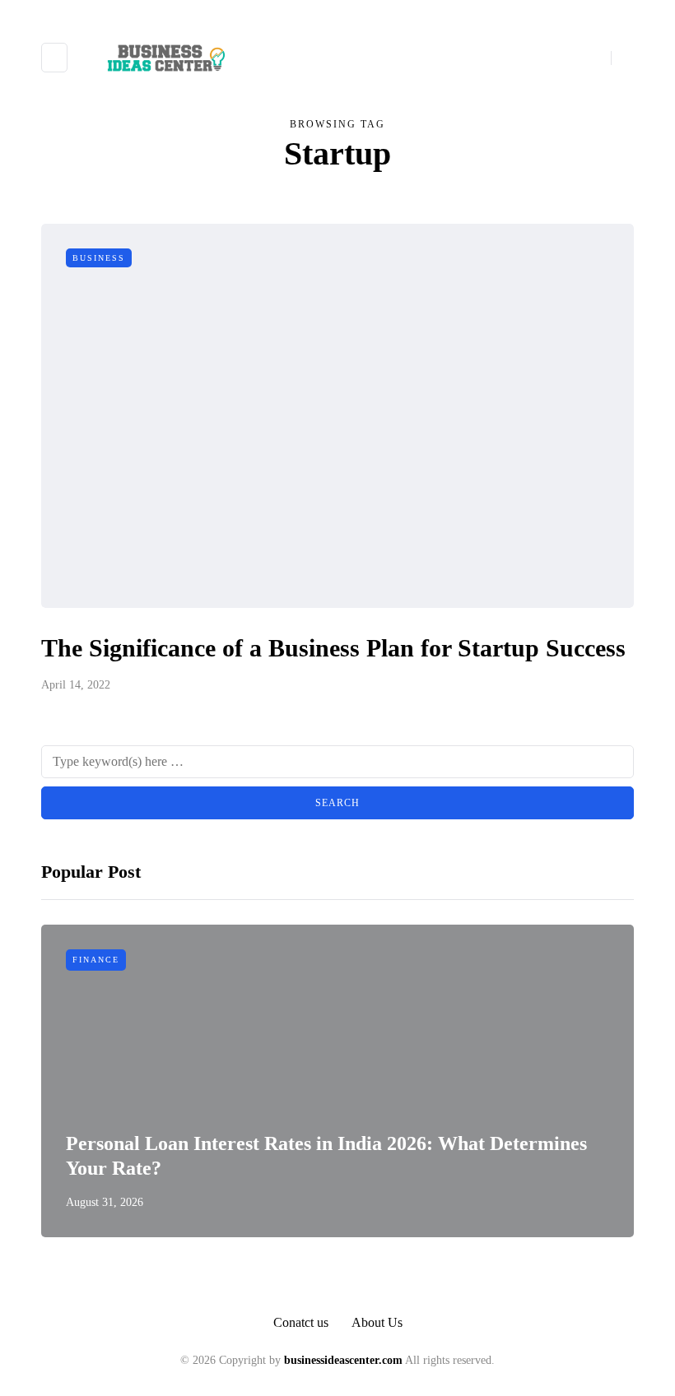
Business (98, 257)
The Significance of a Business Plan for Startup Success (333, 647)
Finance (95, 959)
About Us (377, 1322)
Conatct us (300, 1322)
